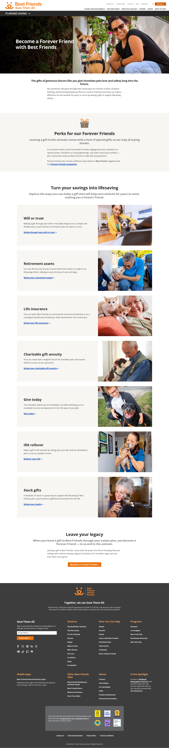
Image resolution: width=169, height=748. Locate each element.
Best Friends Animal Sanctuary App (31, 679)
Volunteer (103, 650)
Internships (103, 683)
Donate (159, 4)
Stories (142, 9)
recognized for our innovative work (74, 718)
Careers (102, 679)
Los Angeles (135, 630)
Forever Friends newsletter (64, 164)
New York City (136, 634)
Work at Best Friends (107, 654)
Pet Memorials (120, 4)
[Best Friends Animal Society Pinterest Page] (28, 646)
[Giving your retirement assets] (84, 270)
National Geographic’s (139, 680)
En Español (144, 4)
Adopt (150, 9)
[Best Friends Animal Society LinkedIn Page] (32, 646)
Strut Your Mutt (73, 696)
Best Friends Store (74, 688)
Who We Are (110, 4)
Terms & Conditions (106, 735)
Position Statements (107, 695)
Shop (137, 4)
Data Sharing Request (75, 735)
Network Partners (74, 692)
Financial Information (108, 698)
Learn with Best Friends (108, 638)
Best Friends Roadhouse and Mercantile (77, 683)
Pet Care (70, 654)
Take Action (104, 646)
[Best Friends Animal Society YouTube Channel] (19, 652)
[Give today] (84, 406)
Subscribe (23, 638)
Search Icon (154, 4)
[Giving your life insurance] (84, 316)
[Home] (23, 5)
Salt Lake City (136, 642)
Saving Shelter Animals (94, 9)
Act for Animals (73, 634)
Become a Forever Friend (83, 564)
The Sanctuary (113, 9)
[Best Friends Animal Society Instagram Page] (23, 646)
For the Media (104, 687)
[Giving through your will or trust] (84, 225)
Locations (130, 4)
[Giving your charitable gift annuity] (84, 361)
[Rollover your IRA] (84, 451)
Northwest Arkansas (138, 638)
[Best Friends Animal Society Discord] (32, 652)
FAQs (101, 691)
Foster (101, 634)
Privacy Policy (91, 735)
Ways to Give (72, 646)
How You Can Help (129, 9)
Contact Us (60, 735)
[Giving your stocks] (84, 497)
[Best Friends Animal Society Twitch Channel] (28, 652)
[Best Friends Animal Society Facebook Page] (19, 646)
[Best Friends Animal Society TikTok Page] (23, 652)
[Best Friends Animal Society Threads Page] (37, 646)
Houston (134, 626)
